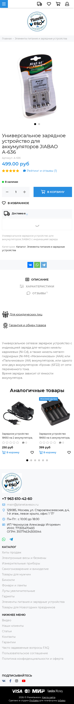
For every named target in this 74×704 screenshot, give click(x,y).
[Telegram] (44, 265)
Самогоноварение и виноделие (25, 569)
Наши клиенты (13, 626)
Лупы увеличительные (18, 591)
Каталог (21, 246)
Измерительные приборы (21, 563)
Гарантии (9, 642)
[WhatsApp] (37, 265)
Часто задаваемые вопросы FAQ (25, 647)
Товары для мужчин (16, 574)
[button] (35, 124)
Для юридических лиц (26, 314)
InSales (61, 700)
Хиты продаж (11, 552)
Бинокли (8, 580)
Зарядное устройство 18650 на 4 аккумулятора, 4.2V (54, 436)
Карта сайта (48, 697)
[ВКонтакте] (30, 265)
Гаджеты (8, 596)
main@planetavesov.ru (22, 504)
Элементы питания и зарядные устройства (33, 602)
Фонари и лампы (14, 585)
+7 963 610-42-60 (17, 499)
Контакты (9, 637)
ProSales (34, 700)
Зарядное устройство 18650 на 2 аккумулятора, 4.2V (17, 436)
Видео (6, 620)
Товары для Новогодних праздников (28, 607)
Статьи (7, 631)
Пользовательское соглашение (25, 653)
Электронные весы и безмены (24, 558)
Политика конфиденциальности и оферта (32, 658)
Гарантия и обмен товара (27, 325)
